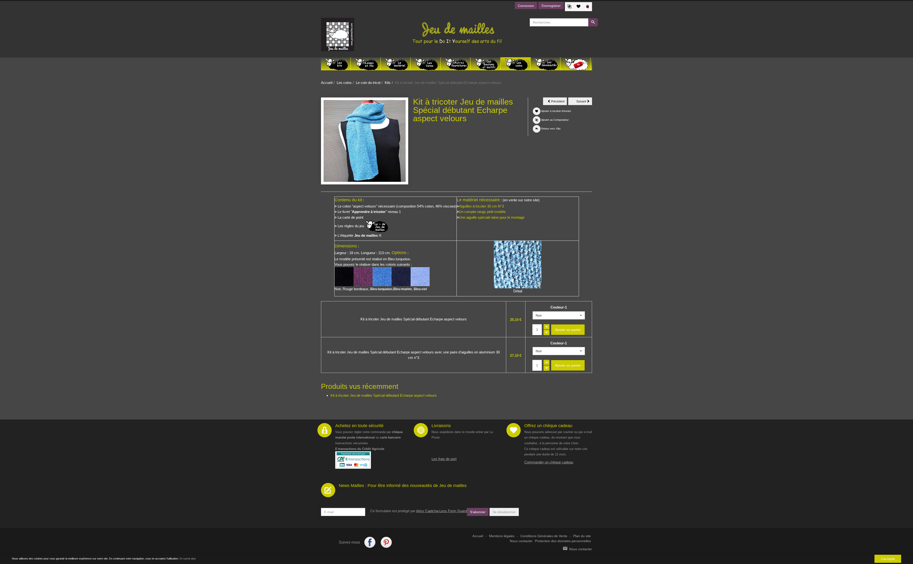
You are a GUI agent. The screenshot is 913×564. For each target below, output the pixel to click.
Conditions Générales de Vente (543, 536)
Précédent (558, 102)
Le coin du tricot (368, 83)
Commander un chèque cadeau (548, 462)
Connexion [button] (526, 6)
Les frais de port (444, 459)
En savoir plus (188, 558)
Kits (388, 83)
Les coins (344, 83)
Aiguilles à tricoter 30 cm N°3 (481, 206)
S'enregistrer (551, 6)
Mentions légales (502, 536)
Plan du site (582, 536)
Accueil (326, 83)
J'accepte (888, 559)
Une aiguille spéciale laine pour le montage (491, 217)
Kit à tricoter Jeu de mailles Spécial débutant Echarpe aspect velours (383, 395)
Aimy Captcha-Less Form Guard (441, 511)
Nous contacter (521, 541)
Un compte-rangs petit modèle (482, 212)
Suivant (584, 102)
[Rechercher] (593, 22)
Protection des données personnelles (563, 541)
